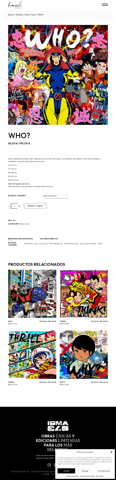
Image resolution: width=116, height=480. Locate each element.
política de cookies (88, 464)
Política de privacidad (87, 476)
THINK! (63, 321)
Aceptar (66, 471)
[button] (111, 452)
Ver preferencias (104, 471)
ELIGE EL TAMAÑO (17, 195)
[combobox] (55, 195)
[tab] (20, 239)
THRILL (11, 382)
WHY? (62, 382)
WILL (10, 321)
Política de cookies (73, 476)
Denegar (85, 471)
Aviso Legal (100, 476)
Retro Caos (24, 224)
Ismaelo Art (24, 471)
